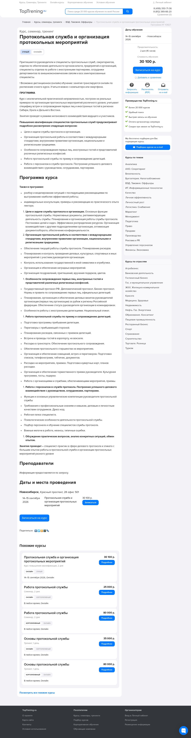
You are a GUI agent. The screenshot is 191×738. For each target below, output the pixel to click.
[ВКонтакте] (36, 530)
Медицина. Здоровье (136, 300)
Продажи (130, 230)
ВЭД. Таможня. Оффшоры (79, 22)
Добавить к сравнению (149, 77)
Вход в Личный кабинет (136, 715)
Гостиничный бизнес (136, 277)
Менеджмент (132, 216)
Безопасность (132, 173)
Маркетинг (131, 211)
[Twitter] (39, 530)
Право (128, 226)
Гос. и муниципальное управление (144, 282)
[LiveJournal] (48, 530)
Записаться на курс (34, 518)
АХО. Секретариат (135, 168)
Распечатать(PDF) (147, 91)
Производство (133, 235)
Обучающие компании (84, 729)
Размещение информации (137, 724)
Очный (25, 52)
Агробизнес (131, 268)
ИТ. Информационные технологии (143, 188)
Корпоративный (43, 597)
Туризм (129, 348)
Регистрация (131, 720)
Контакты (26, 724)
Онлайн (38, 52)
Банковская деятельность (139, 273)
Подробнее (106, 562)
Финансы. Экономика (137, 249)
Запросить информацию (131, 91)
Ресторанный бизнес (136, 324)
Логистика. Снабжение (137, 207)
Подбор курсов (81, 720)
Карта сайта (28, 720)
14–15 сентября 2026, (39, 577)
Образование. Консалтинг (139, 314)
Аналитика (131, 164)
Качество (130, 192)
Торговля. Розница (135, 343)
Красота (129, 295)
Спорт (128, 329)
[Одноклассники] (42, 530)
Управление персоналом (139, 245)
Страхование (132, 333)
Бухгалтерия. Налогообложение (142, 178)
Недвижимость (133, 305)
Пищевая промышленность (140, 319)
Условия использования (34, 729)
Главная (26, 22)
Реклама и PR (132, 240)
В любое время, (36, 603)
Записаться (90, 502)
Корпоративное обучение (86, 724)
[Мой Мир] (45, 530)
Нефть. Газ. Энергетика (138, 310)
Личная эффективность (138, 197)
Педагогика (131, 221)
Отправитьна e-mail (163, 91)
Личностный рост (134, 202)
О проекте (27, 715)
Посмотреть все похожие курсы (37, 692)
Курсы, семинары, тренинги (48, 22)
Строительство (133, 338)
